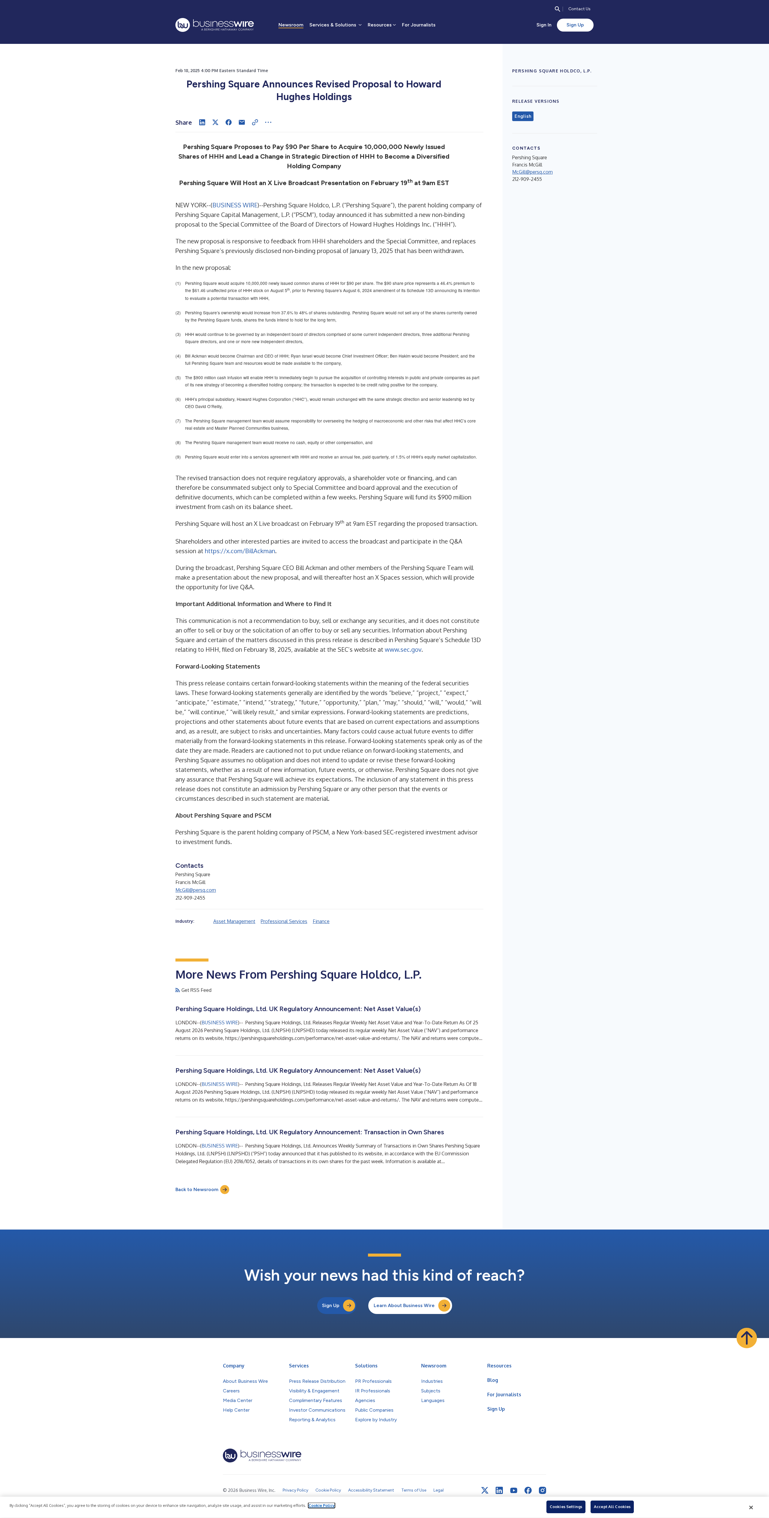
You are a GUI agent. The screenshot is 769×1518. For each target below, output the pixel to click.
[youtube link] (513, 1490)
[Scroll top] (747, 1338)
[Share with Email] (242, 122)
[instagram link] (542, 1490)
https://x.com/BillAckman (240, 551)
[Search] (557, 9)
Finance (321, 921)
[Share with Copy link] (255, 122)
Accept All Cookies (612, 1506)
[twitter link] (484, 1490)
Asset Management (234, 921)
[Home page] (214, 25)
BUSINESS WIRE (234, 205)
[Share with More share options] (268, 122)
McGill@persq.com (195, 890)
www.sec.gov (403, 649)
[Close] (751, 1507)
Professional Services (284, 921)
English (523, 116)
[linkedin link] (499, 1490)
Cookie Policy (322, 1505)
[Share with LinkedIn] (202, 122)
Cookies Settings (566, 1506)
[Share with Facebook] (228, 122)
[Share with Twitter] (215, 122)
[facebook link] (528, 1490)
